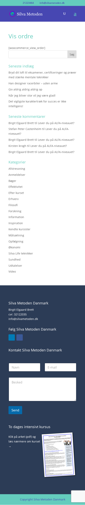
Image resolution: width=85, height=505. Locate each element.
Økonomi (14, 247)
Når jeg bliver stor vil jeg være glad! (32, 95)
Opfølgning (15, 241)
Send (15, 410)
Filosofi (13, 205)
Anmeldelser (16, 175)
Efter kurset (16, 193)
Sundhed (14, 259)
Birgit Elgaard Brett (21, 123)
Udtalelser (15, 265)
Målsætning (16, 235)
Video (12, 271)
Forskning (14, 211)
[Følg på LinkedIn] (11, 337)
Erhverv (13, 199)
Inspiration (15, 223)
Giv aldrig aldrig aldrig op (25, 89)
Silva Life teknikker (20, 253)
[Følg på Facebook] (19, 337)
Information (16, 217)
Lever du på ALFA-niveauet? (56, 123)
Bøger (12, 181)
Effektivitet (15, 187)
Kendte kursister (19, 229)
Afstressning (16, 168)
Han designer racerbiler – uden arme (33, 83)
